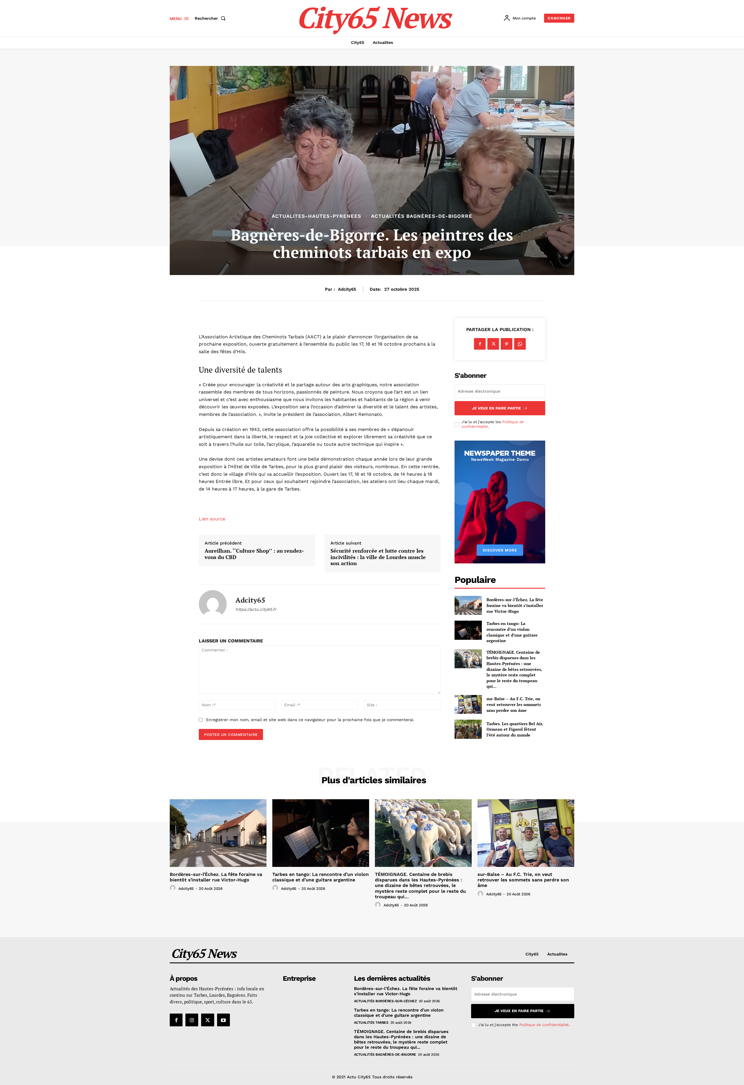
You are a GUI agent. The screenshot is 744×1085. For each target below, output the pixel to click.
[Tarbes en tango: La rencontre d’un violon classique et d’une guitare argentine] (468, 630)
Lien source (212, 519)
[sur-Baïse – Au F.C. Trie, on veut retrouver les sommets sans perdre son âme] (468, 704)
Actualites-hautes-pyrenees (316, 216)
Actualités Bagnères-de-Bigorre (421, 216)
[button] (211, 18)
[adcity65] (213, 604)
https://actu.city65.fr (255, 609)
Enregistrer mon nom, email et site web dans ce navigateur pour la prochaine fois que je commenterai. (310, 719)
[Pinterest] (506, 344)
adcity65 (347, 289)
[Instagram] (191, 1020)
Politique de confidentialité (544, 1025)
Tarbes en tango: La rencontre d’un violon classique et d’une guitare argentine (512, 632)
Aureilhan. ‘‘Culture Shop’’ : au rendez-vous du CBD (254, 554)
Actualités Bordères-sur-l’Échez (385, 1001)
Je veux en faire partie (496, 408)
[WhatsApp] (520, 344)
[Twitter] (493, 344)
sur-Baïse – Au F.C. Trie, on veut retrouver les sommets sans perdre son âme (514, 704)
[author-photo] (173, 888)
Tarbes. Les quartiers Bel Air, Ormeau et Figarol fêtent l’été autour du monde (515, 729)
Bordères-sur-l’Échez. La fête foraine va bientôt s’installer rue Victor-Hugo (515, 605)
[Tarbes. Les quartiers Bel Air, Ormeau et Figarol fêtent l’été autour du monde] (468, 729)
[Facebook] (480, 344)
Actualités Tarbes (371, 1023)
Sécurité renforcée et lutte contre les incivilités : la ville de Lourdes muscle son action (378, 557)
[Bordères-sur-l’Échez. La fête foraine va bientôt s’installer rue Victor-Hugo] (468, 605)
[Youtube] (223, 1020)
